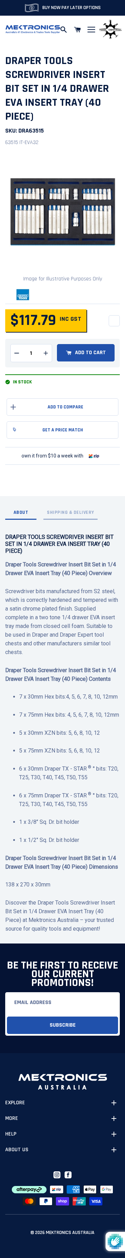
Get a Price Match (62, 430)
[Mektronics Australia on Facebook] (68, 1174)
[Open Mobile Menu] (91, 30)
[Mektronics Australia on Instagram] (56, 1174)
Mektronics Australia (70, 1232)
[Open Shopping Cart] (77, 30)
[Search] (63, 30)
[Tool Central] (110, 29)
